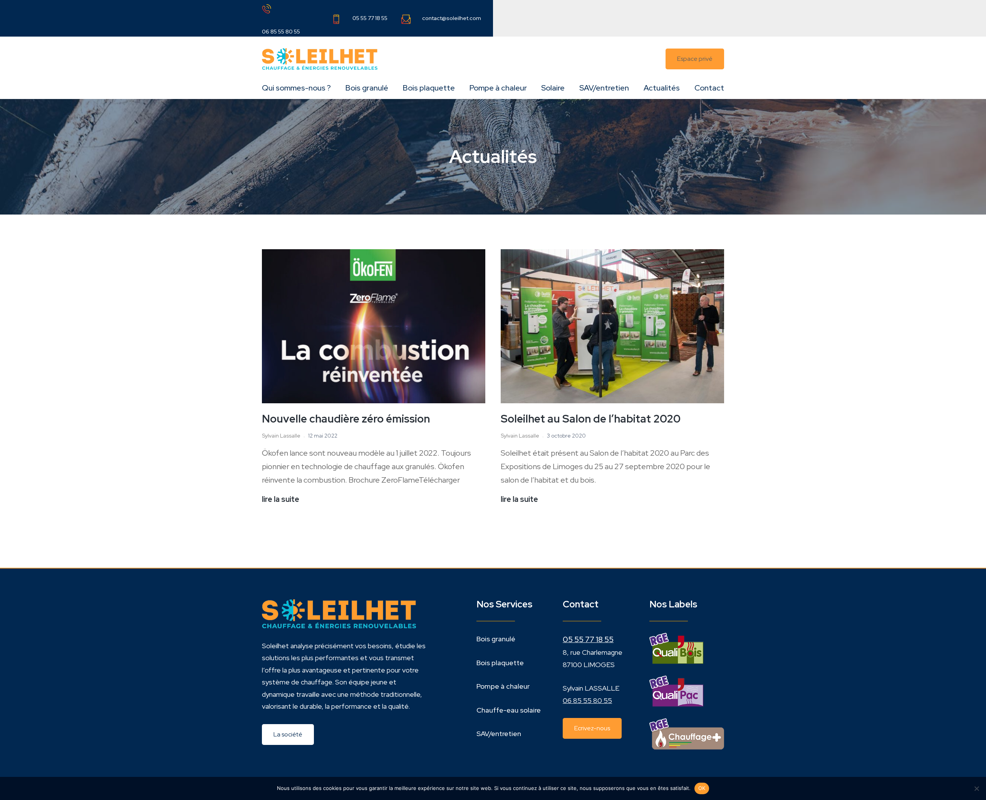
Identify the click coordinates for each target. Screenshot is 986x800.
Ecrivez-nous (592, 728)
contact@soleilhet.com (451, 18)
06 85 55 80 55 (281, 31)
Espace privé (695, 59)
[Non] (976, 788)
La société (287, 734)
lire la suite (280, 500)
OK (702, 788)
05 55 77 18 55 (369, 18)
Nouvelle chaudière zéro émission (346, 418)
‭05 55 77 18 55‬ (588, 639)
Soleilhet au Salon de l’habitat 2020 (591, 418)
